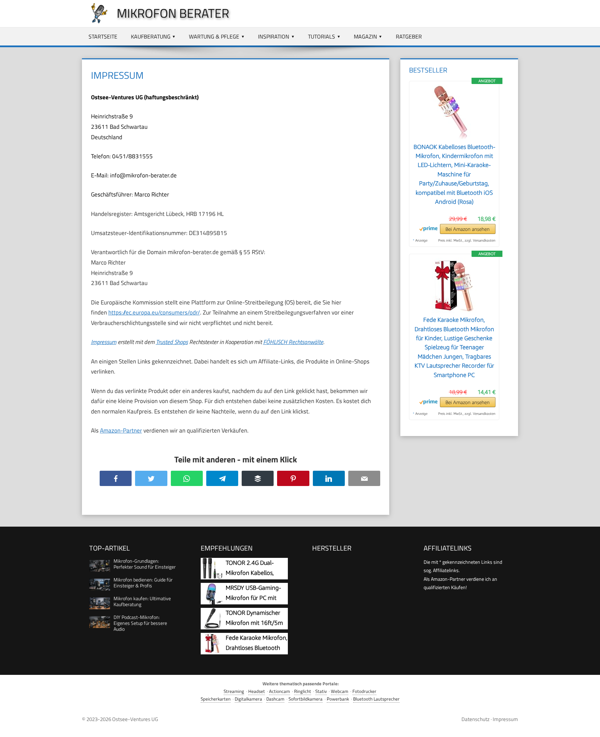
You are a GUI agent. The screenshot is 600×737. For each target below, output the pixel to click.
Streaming (234, 691)
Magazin (365, 36)
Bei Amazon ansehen (467, 229)
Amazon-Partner (121, 430)
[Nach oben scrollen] (588, 725)
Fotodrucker (364, 691)
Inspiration (273, 36)
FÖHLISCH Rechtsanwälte (293, 341)
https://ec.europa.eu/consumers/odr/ (154, 312)
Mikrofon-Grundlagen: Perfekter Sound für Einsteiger (145, 563)
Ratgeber (409, 36)
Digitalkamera (248, 699)
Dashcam (275, 699)
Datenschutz (475, 719)
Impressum (103, 341)
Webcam (339, 691)
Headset (256, 691)
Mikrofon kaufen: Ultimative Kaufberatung (142, 601)
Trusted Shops (172, 341)
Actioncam (279, 691)
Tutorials (321, 36)
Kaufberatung (150, 36)
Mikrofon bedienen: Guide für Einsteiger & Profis (143, 582)
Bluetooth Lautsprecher (376, 699)
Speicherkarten (216, 699)
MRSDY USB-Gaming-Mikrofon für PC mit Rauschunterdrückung (254, 598)
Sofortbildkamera (306, 699)
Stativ (321, 691)
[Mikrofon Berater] (96, 21)
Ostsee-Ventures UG (135, 719)
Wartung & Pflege (214, 36)
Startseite (103, 36)
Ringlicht (302, 691)
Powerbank (338, 699)
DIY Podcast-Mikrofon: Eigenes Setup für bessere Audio (140, 623)
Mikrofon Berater (173, 13)
